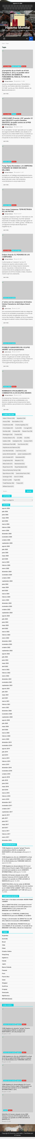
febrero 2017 (6, 834)
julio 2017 (5, 818)
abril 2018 (5, 790)
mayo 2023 (5, 625)
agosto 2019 (6, 748)
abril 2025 (5, 559)
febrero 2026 (6, 527)
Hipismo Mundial (17, 28)
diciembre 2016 (6, 840)
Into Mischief (8, 451)
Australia (5, 939)
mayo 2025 (5, 556)
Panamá (4, 970)
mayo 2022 (5, 663)
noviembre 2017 (7, 805)
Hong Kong (5, 954)
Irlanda (4, 961)
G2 (19, 438)
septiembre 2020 (7, 717)
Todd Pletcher (8, 483)
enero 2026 (5, 530)
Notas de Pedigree (16, 66)
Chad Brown (8, 425)
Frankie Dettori (9, 438)
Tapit (17, 480)
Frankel (18, 434)
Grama (28, 441)
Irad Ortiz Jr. (21, 451)
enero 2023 (5, 638)
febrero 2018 (6, 796)
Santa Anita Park (23, 473)
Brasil (4, 942)
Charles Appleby (21, 425)
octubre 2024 (6, 578)
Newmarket (19, 464)
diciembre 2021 (6, 679)
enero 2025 (5, 568)
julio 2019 (5, 752)
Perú (3, 973)
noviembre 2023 (7, 606)
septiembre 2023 (7, 612)
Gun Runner (23, 444)
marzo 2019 (5, 758)
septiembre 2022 (7, 650)
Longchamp (8, 460)
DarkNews (27, 1133)
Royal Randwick (21, 467)
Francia (14, 114)
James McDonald (9, 454)
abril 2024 (5, 590)
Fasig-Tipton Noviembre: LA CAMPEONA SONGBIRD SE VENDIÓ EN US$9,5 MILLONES (17, 154)
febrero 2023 (6, 635)
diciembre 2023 (6, 603)
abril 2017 (5, 827)
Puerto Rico (5, 976)
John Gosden (8, 457)
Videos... (31, 39)
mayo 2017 (5, 824)
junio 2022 (5, 660)
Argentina (5, 935)
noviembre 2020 (7, 714)
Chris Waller (8, 428)
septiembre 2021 (7, 685)
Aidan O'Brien (9, 418)
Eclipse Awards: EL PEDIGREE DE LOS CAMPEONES (17, 243)
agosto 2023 (6, 616)
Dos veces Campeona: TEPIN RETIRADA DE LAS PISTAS (17, 197)
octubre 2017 (6, 808)
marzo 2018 (5, 793)
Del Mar (6, 431)
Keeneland (20, 457)
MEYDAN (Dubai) (7, 999)
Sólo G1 (24, 1024)
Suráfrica (5, 986)
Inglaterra (5, 957)
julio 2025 (5, 549)
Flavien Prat (27, 431)
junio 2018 (5, 783)
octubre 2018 (6, 774)
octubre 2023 (6, 609)
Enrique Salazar (8, 81)
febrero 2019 (6, 761)
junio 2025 (5, 552)
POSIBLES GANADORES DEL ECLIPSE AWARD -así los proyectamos (17, 336)
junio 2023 (5, 622)
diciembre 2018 (6, 767)
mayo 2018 (5, 786)
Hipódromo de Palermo (11, 447)
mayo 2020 (5, 726)
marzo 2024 (5, 594)
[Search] (27, 38)
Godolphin (17, 441)
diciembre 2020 (6, 710)
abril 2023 (5, 628)
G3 (26, 438)
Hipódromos (6, 995)
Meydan (19, 460)
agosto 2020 (6, 720)
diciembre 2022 (6, 641)
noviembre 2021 (7, 682)
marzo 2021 (5, 701)
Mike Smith (7, 464)
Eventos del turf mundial (9, 297)
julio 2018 (5, 780)
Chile (3, 945)
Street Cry (7, 480)
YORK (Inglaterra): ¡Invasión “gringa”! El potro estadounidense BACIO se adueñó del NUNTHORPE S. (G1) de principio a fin (16, 850)
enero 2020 (5, 739)
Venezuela (5, 992)
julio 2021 (5, 692)
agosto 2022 (6, 654)
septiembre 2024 (7, 581)
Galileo (6, 441)
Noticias (24, 66)
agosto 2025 (6, 546)
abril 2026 (5, 521)
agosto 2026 (6, 508)
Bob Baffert (17, 421)
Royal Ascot (7, 467)
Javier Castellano (24, 454)
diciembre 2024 (6, 571)
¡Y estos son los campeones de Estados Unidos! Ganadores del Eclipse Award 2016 (17, 290)
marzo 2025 (5, 562)
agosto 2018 (6, 777)
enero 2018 (5, 799)
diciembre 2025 (6, 533)
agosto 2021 (6, 688)
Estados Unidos (7, 161)
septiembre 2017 (7, 812)
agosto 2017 (6, 815)
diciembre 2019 (6, 742)
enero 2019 (5, 764)
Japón (4, 964)
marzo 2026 (5, 524)
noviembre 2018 (7, 771)
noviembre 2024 (7, 575)
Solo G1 (18, 477)
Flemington (7, 434)
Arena (6, 421)
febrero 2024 (6, 597)
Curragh (28, 428)
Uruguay (4, 989)
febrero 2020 (6, 736)
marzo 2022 (5, 669)
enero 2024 (5, 600)
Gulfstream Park (9, 444)
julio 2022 (5, 657)
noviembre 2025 (7, 537)
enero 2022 (5, 676)
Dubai (3, 948)
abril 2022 (5, 666)
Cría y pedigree (7, 66)
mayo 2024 (5, 587)
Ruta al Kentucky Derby (11, 470)
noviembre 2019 (7, 745)
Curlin (18, 428)
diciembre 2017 (6, 802)
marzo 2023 (5, 631)
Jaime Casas (7, 308)
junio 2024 (5, 584)
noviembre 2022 (7, 644)
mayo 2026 (5, 518)
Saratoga (7, 477)
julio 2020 (5, 723)
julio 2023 (5, 619)
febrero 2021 (6, 704)
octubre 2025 (6, 540)
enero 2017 (5, 837)
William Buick (8, 486)
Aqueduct (21, 418)
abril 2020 (5, 729)
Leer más (5, 93)
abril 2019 (5, 755)
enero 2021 (5, 707)
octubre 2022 (6, 647)
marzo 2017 (5, 831)
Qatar (4, 980)
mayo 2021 (5, 695)
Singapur (4, 983)
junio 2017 (5, 821)
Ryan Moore (8, 473)
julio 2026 (5, 511)
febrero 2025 (6, 565)
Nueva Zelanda (6, 967)
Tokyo (19, 483)
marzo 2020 (5, 733)
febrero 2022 (6, 673)
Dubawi (16, 431)
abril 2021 (5, 698)
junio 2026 (5, 514)
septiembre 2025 (7, 543)
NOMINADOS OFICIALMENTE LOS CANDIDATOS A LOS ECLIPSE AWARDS (17, 379)
